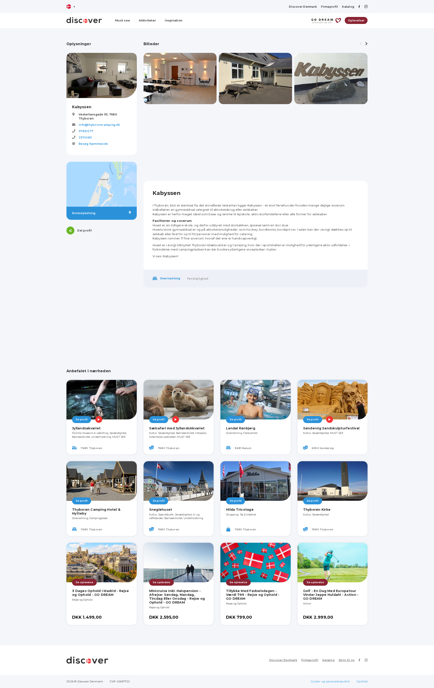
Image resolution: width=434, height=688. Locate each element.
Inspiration (173, 20)
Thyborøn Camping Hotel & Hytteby (96, 511)
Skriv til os (346, 660)
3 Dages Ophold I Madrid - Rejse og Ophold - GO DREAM (100, 593)
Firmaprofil (329, 6)
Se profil (81, 419)
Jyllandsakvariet (86, 428)
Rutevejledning (84, 213)
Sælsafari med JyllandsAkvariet (177, 428)
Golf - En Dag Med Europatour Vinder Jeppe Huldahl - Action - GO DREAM (331, 595)
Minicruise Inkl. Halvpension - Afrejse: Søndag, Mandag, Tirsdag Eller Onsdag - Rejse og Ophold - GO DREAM (177, 596)
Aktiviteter (147, 20)
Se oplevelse (84, 582)
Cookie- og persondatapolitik (330, 681)
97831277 (86, 131)
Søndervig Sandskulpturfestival (331, 428)
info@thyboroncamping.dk (99, 124)
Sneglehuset (160, 510)
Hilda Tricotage (240, 510)
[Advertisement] (101, 269)
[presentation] (361, 44)
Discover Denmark (303, 6)
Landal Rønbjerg (240, 428)
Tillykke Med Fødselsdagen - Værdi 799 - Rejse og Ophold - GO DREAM (252, 595)
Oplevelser (356, 20)
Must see (122, 20)
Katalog (348, 6)
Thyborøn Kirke (317, 510)
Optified (362, 681)
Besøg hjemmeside (93, 143)
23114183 (85, 137)
